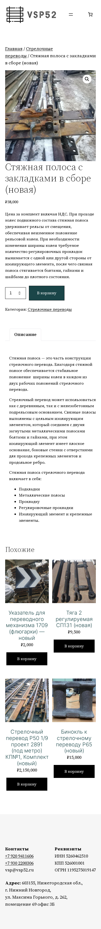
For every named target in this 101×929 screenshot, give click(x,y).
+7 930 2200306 (19, 863)
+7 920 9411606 (19, 856)
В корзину (46, 293)
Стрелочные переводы (50, 309)
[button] (87, 79)
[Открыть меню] (71, 14)
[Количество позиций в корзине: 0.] (90, 14)
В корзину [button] (27, 658)
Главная (14, 49)
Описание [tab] (25, 334)
